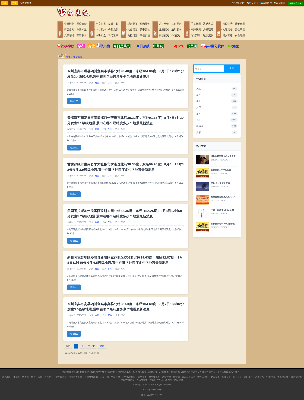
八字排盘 (101, 23)
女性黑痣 (240, 35)
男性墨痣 (240, 29)
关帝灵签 (145, 29)
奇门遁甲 (113, 35)
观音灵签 (132, 23)
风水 (216, 88)
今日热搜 (143, 46)
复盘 (235, 46)
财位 (91, 46)
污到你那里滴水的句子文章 (223, 156)
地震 (97, 83)
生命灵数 (115, 377)
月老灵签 (145, 23)
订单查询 (253, 3)
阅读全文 (74, 101)
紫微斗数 (113, 23)
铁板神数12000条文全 (221, 170)
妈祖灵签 (145, 35)
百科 (110, 83)
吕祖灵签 (132, 35)
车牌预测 (196, 29)
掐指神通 (270, 377)
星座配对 (164, 29)
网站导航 (178, 380)
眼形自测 (240, 23)
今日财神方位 (156, 380)
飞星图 (192, 46)
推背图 (176, 377)
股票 (216, 132)
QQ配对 (175, 35)
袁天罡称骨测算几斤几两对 (223, 196)
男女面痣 (227, 35)
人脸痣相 (227, 29)
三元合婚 (104, 377)
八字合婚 (164, 23)
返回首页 (239, 3)
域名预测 (208, 35)
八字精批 (69, 35)
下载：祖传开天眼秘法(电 (222, 210)
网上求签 (123, 30)
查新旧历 (267, 3)
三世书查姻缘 (128, 377)
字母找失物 (282, 377)
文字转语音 (61, 377)
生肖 (216, 113)
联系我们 (6, 377)
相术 (216, 101)
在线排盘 (91, 30)
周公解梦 (81, 23)
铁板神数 (67, 46)
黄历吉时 (69, 29)
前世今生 (142, 377)
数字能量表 (154, 377)
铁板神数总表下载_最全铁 (223, 223)
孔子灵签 (237, 377)
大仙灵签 (132, 29)
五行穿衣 (48, 377)
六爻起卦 (101, 29)
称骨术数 (81, 29)
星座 (216, 95)
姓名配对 (164, 35)
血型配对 (176, 29)
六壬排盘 (101, 35)
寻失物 (105, 46)
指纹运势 (227, 23)
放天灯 (168, 380)
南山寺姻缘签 (127, 380)
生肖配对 (176, 23)
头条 (40, 377)
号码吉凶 (186, 30)
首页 (68, 57)
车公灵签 (226, 377)
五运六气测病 (91, 377)
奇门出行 (248, 377)
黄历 (216, 107)
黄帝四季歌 (203, 377)
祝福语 (216, 126)
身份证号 (208, 29)
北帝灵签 (215, 377)
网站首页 (60, 30)
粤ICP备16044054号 (152, 389)
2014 (145, 385)
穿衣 (81, 46)
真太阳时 (280, 3)
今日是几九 (122, 46)
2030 (150, 385)
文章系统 (77, 57)
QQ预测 (195, 35)
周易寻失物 (296, 377)
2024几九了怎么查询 (220, 183)
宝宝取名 (81, 35)
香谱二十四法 (188, 377)
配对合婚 (155, 30)
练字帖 (25, 377)
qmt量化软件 (214, 46)
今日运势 (69, 23)
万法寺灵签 (142, 380)
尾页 (102, 346)
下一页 (91, 346)
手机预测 (196, 23)
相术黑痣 (218, 30)
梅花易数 (113, 29)
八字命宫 (259, 377)
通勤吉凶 (208, 23)
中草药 (158, 46)
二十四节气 (175, 46)
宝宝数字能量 (75, 377)
